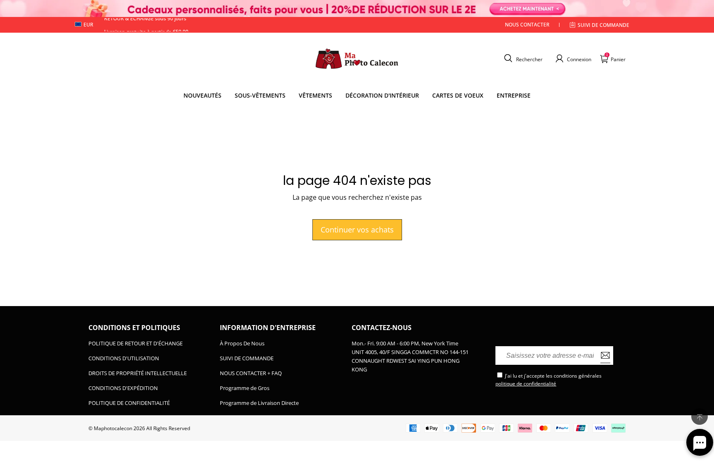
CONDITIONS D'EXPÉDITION (123, 388)
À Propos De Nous (242, 343)
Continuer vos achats (357, 230)
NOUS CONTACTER (527, 24)
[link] (260, 95)
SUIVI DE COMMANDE (247, 358)
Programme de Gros (244, 388)
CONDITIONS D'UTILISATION (123, 358)
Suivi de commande (603, 25)
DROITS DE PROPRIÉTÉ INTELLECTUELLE (137, 373)
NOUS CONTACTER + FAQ (251, 373)
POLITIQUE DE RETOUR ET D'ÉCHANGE (135, 343)
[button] (522, 58)
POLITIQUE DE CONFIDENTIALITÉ (129, 403)
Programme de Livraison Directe (259, 403)
